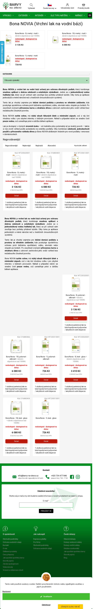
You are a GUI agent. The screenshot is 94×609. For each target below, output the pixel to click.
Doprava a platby (39, 539)
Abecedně (52, 146)
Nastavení (6, 591)
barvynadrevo (78, 477)
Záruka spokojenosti (10, 564)
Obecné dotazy (70, 539)
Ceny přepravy (8, 555)
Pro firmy (36, 542)
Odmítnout (46, 605)
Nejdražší (39, 146)
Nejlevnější (27, 146)
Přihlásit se (46, 511)
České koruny (48, 8)
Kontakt (6, 545)
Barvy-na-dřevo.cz (72, 477)
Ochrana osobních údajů (12, 542)
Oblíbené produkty (10, 551)
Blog (65, 558)
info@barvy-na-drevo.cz (28, 476)
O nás (5, 548)
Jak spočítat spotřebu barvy (13, 558)
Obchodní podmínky (10, 539)
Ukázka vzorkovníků (71, 548)
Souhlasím (47, 596)
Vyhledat (31, 8)
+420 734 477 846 (59, 476)
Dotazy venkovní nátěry (73, 542)
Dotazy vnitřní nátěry (72, 545)
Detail (16, 196)
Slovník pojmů (8, 561)
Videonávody (8, 567)
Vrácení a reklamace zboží (13, 570)
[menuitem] (8, 15)
